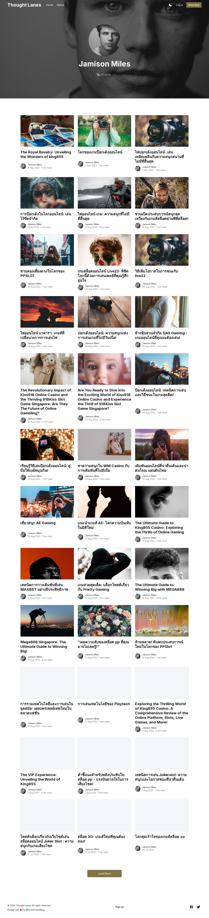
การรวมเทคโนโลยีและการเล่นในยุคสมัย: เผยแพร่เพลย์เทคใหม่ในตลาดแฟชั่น (46, 708)
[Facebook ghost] (191, 907)
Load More (104, 873)
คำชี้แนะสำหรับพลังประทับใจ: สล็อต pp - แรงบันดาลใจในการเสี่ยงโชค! (103, 779)
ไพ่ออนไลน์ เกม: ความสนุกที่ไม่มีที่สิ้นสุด (103, 216)
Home (49, 4)
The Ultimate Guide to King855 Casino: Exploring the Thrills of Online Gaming (159, 527)
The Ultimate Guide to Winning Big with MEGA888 (159, 587)
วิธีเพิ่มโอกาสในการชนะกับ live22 (156, 273)
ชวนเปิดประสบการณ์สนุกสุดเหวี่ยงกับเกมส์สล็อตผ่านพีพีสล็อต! (161, 216)
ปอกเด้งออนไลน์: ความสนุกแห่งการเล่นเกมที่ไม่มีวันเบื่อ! (103, 335)
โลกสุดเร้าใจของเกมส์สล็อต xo (160, 836)
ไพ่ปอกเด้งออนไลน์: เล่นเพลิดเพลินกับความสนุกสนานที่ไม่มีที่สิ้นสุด (159, 156)
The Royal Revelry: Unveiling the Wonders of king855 (45, 154)
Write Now (194, 5)
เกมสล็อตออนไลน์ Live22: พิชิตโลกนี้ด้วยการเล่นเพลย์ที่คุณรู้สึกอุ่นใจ (103, 276)
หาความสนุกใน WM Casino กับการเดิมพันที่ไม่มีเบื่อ (103, 468)
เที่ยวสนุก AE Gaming (38, 523)
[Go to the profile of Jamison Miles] (23, 166)
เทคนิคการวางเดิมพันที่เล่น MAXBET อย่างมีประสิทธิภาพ (44, 587)
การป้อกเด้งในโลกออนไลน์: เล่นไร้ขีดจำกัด (45, 216)
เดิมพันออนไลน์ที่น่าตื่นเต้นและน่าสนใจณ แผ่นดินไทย (161, 468)
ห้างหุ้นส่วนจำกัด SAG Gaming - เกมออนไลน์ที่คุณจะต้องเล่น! (161, 335)
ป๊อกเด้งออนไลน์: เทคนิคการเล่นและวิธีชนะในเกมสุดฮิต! (160, 392)
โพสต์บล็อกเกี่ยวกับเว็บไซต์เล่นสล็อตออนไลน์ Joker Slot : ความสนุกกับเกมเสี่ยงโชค (47, 841)
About (60, 4)
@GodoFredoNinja (35, 910)
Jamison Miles (35, 164)
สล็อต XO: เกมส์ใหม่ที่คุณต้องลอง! (101, 838)
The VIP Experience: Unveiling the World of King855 (40, 779)
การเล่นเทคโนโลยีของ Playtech (104, 704)
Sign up (119, 906)
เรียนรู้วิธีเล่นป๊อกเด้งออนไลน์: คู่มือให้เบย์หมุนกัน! (45, 468)
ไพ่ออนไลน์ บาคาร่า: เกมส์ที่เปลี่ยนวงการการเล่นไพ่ (42, 335)
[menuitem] (119, 907)
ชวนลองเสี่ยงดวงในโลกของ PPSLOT (42, 273)
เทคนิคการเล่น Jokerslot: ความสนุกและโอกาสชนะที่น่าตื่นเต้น (161, 777)
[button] (170, 5)
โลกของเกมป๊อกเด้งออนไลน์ (100, 152)
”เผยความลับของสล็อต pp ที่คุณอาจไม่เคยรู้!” (103, 644)
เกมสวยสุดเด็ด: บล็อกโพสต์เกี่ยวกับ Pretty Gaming (103, 587)
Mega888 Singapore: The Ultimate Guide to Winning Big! (43, 646)
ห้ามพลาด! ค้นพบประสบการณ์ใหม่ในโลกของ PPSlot (159, 644)
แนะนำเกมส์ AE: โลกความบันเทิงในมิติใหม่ (104, 525)
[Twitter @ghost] (198, 907)
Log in (179, 5)
